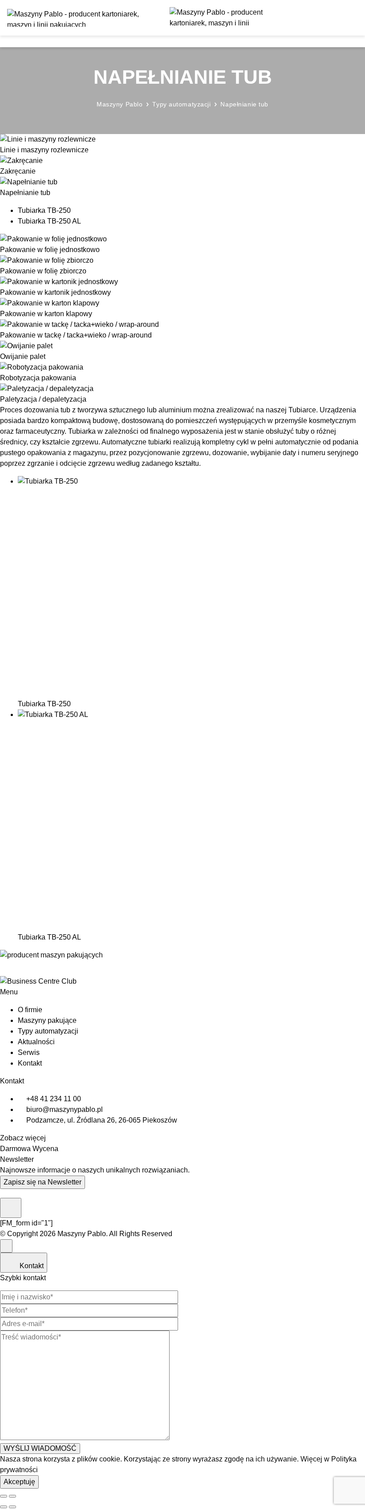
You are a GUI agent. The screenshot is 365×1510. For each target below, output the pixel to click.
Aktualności (36, 1042)
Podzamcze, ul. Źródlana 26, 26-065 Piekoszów (101, 1120)
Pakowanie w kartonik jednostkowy (55, 292)
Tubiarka (82, 431)
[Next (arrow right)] (12, 1507)
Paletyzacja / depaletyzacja (43, 399)
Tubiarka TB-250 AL (49, 221)
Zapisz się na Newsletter (42, 1182)
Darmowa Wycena (29, 1148)
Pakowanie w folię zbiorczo (43, 271)
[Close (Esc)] (3, 1496)
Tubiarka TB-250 (44, 210)
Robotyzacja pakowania (38, 378)
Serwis (29, 1052)
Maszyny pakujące (47, 1020)
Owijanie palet (22, 356)
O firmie (30, 1009)
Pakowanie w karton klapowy (46, 313)
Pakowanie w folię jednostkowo (50, 249)
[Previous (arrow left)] (3, 1507)
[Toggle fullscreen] (12, 1496)
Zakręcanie (18, 171)
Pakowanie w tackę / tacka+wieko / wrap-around (76, 335)
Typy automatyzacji (48, 1031)
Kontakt (30, 1063)
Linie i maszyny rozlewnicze (44, 150)
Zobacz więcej (23, 1138)
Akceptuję (19, 1482)
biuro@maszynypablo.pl (64, 1109)
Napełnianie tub (25, 192)
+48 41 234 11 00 (53, 1099)
